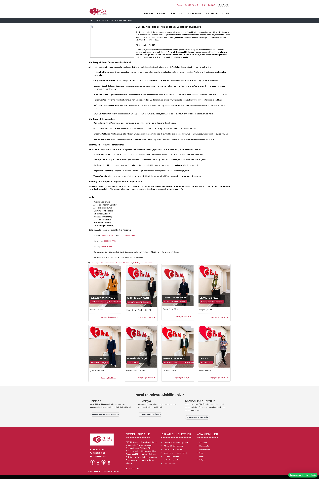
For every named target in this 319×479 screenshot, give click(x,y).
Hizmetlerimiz (177, 13)
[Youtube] (103, 462)
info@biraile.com (128, 236)
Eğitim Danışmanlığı (172, 460)
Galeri (214, 13)
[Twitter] (98, 462)
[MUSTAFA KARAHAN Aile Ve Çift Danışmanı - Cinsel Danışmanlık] (178, 346)
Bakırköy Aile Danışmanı (142, 263)
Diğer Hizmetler (170, 463)
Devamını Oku (133, 468)
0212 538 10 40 (209, 5)
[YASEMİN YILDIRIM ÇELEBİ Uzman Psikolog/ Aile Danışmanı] (178, 285)
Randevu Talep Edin (198, 417)
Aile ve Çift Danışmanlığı (173, 446)
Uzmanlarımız (194, 13)
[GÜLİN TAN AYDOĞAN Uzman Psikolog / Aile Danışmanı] (141, 286)
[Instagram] (109, 462)
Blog (206, 13)
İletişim (225, 13)
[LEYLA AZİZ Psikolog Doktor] (214, 346)
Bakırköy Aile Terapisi (124, 263)
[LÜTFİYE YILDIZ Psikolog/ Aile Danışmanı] (105, 347)
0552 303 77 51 (110, 241)
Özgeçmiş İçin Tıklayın (109, 317)
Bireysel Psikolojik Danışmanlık (176, 442)
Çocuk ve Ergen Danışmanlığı (175, 453)
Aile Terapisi (95, 263)
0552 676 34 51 (193, 5)
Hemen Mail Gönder (151, 414)
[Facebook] (92, 462)
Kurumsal (161, 13)
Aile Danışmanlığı (108, 263)
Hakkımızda (204, 446)
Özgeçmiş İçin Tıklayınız (145, 317)
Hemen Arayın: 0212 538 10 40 (105, 414)
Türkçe (179, 5)
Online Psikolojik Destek (173, 449)
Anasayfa (149, 13)
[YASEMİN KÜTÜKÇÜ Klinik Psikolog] (141, 346)
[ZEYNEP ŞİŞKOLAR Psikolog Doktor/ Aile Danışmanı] (214, 286)
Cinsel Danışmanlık (171, 456)
